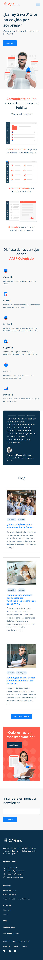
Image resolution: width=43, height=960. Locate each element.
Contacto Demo (9, 927)
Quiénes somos (9, 861)
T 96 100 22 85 (12, 868)
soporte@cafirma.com (15, 877)
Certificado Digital (9, 890)
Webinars (6, 910)
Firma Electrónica (9, 895)
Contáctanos (14, 745)
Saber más (10, 43)
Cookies (24, 946)
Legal (16, 946)
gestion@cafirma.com (14, 874)
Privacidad (7, 946)
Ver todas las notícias (21, 716)
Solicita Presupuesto (11, 933)
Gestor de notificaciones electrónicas (16, 899)
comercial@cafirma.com (15, 871)
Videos (5, 914)
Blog (5, 921)
